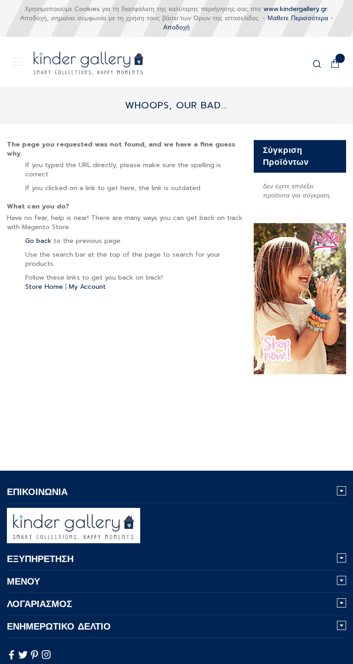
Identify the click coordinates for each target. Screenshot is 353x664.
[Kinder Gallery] (78, 62)
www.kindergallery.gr (295, 9)
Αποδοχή (176, 27)
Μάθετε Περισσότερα (298, 18)
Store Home (44, 287)
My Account (87, 287)
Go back (38, 241)
